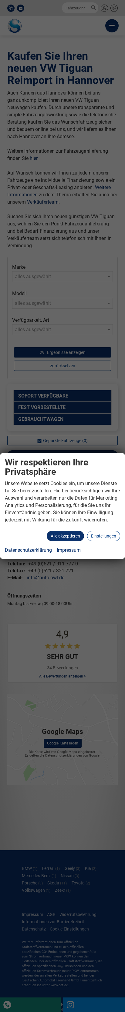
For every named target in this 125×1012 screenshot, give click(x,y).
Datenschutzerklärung (28, 550)
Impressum (69, 550)
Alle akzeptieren (65, 536)
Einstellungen (103, 536)
